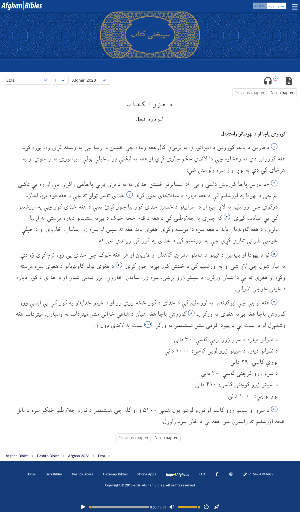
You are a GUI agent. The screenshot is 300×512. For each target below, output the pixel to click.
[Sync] (217, 507)
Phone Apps (146, 474)
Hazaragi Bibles (115, 474)
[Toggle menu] (293, 7)
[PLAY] (83, 507)
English (260, 6)
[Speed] (206, 507)
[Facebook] (217, 474)
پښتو (281, 6)
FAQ (202, 474)
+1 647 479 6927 (260, 474)
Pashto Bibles (82, 474)
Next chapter (282, 92)
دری (271, 6)
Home (31, 474)
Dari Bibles (54, 474)
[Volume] (172, 507)
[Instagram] (231, 474)
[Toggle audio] (268, 81)
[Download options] (289, 81)
